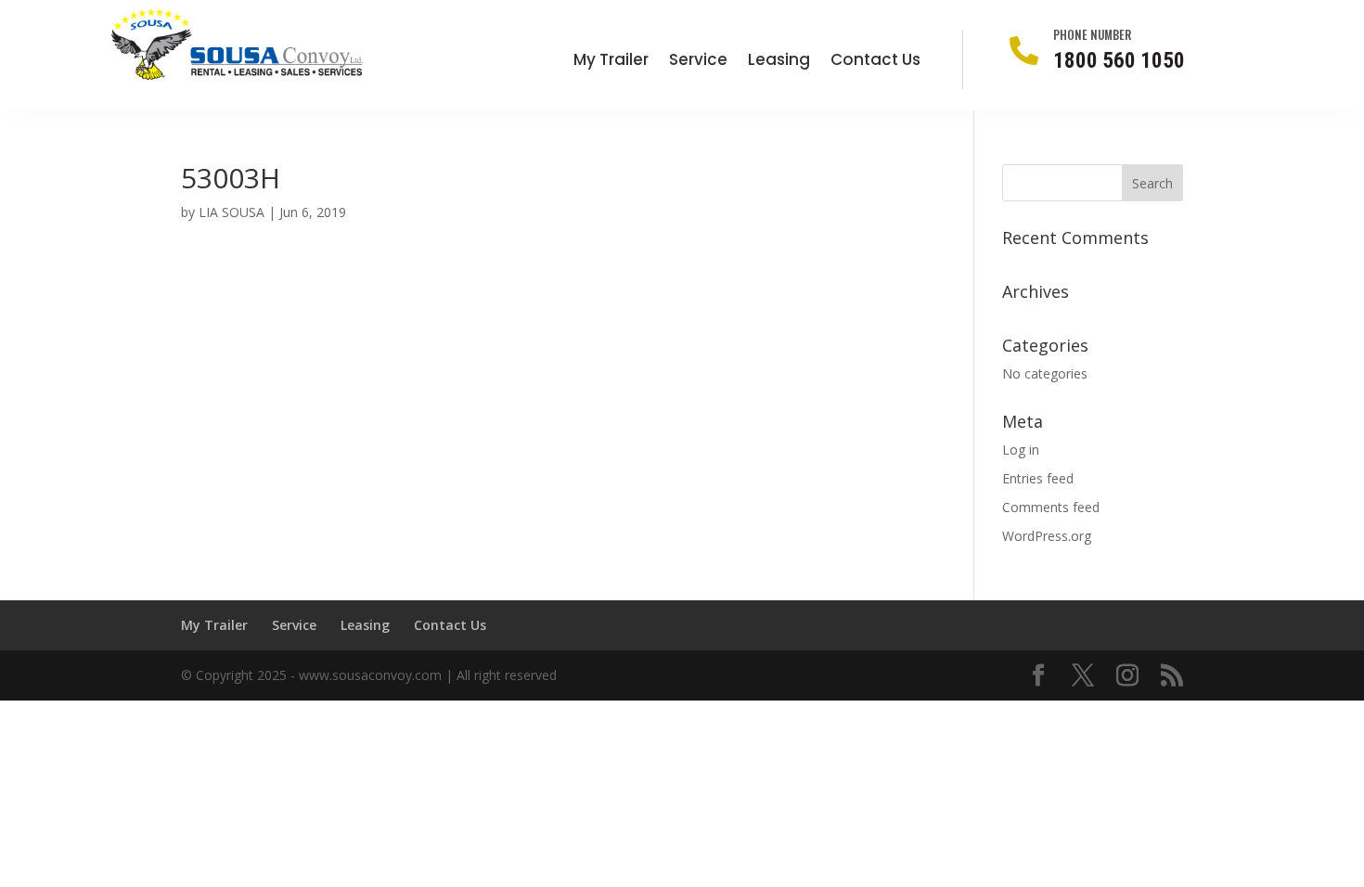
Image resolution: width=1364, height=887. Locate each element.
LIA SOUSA (231, 212)
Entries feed (1038, 478)
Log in (1020, 449)
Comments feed (1051, 507)
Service (698, 62)
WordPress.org (1046, 536)
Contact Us (875, 62)
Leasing (779, 62)
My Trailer (611, 62)
